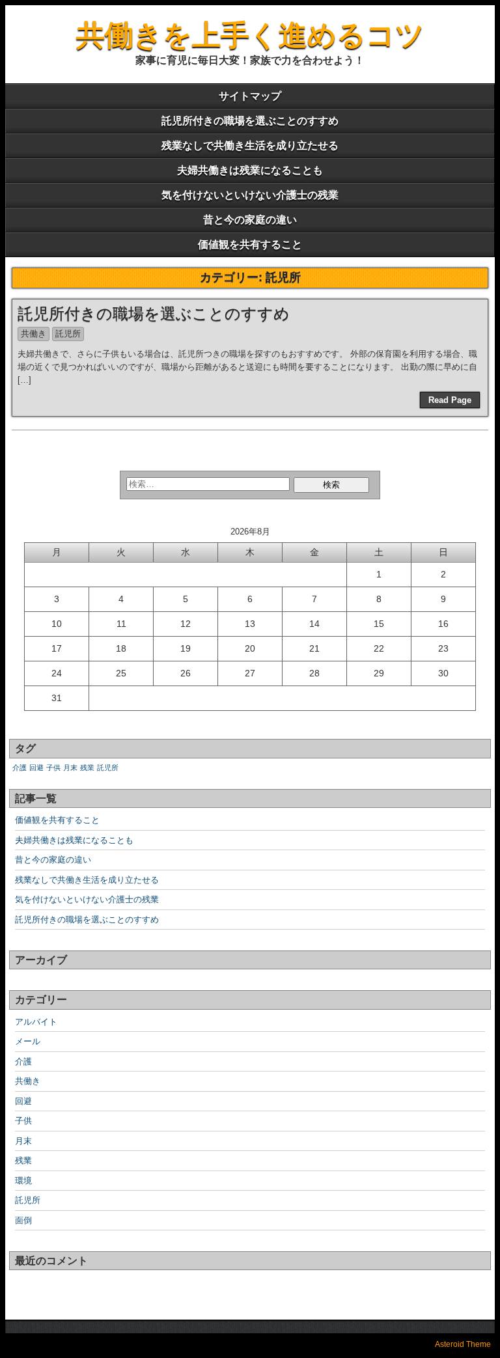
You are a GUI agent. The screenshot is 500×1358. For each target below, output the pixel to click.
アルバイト (36, 1022)
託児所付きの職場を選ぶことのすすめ (250, 120)
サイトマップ (250, 96)
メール (27, 1041)
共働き (33, 334)
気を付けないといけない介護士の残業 (250, 195)
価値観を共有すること (250, 244)
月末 (70, 767)
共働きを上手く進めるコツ (250, 35)
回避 (36, 767)
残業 (87, 767)
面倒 (23, 1220)
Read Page (449, 400)
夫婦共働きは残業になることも (250, 170)
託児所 (68, 334)
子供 (53, 767)
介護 (19, 767)
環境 (23, 1180)
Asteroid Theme (463, 1344)
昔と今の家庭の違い (250, 219)
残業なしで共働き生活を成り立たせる (250, 145)
